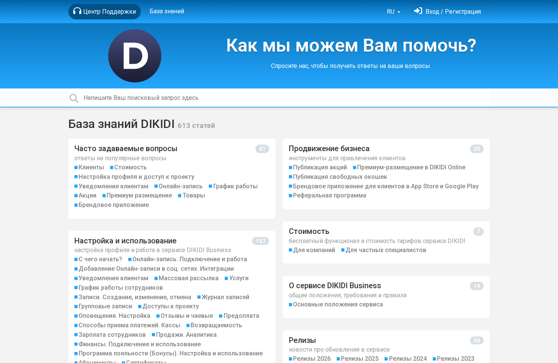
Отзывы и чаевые (187, 315)
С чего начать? (100, 259)
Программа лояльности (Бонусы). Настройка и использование (171, 353)
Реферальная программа (329, 195)
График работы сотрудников (121, 287)
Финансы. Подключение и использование (140, 344)
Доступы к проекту (170, 306)
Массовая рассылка (189, 278)
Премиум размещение (139, 195)
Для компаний (314, 250)
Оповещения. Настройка (114, 315)
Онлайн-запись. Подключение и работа (189, 259)
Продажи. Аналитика (186, 334)
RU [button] (391, 11)
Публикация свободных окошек (340, 176)
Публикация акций (320, 167)
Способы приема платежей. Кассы (129, 325)
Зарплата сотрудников (112, 334)
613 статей (196, 125)
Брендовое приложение (114, 204)
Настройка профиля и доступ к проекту (136, 176)
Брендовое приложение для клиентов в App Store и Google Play (386, 186)
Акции (87, 195)
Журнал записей (225, 297)
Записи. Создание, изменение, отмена (135, 297)
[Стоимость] (386, 242)
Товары (194, 195)
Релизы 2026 (312, 358)
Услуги (239, 278)
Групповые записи (105, 306)
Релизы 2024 (408, 358)
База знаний (167, 11)
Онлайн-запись (181, 186)
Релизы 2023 (455, 358)
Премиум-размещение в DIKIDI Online (411, 167)
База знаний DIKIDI (123, 124)
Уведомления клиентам (113, 186)
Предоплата (241, 315)
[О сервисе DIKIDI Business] (386, 297)
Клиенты (91, 167)
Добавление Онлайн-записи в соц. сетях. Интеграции (156, 268)
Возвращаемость (216, 325)
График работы (235, 186)
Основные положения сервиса (338, 304)
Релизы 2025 (359, 358)
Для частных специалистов (385, 250)
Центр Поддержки (109, 11)
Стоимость (130, 167)
